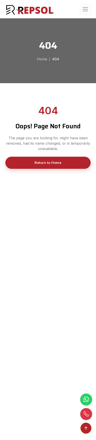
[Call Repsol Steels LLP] (86, 414)
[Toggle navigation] (85, 9)
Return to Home (48, 163)
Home (42, 59)
